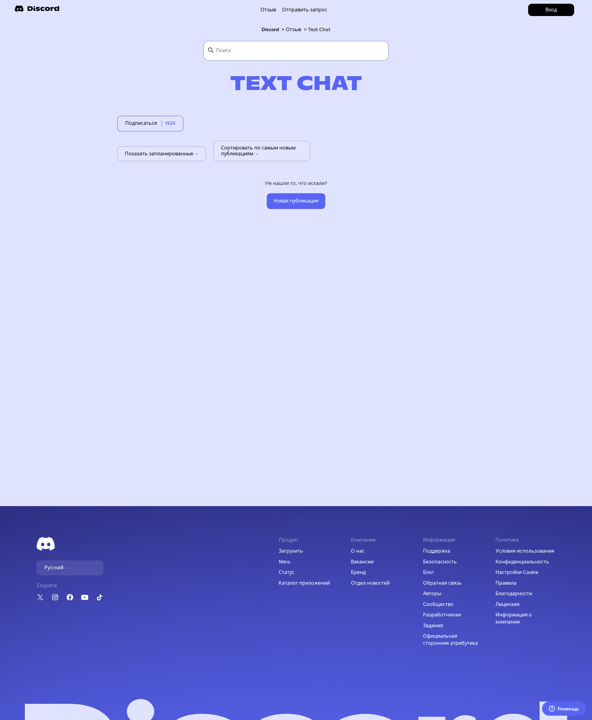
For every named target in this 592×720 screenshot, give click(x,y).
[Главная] (37, 10)
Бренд (358, 572)
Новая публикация (296, 200)
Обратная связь (442, 583)
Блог (428, 572)
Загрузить (291, 551)
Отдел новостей (370, 583)
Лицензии (507, 604)
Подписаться (141, 123)
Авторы (432, 593)
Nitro (284, 561)
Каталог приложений (304, 583)
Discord (270, 29)
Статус (286, 572)
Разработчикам (442, 614)
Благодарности (513, 593)
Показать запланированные (160, 153)
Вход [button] (551, 9)
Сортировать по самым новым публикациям (258, 150)
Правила (505, 583)
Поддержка (436, 551)
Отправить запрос (304, 9)
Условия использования (524, 551)
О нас (357, 551)
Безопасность (440, 561)
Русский (54, 567)
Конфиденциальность (522, 561)
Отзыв (268, 9)
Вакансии (362, 561)
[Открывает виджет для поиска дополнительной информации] (564, 709)
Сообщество (438, 604)
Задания (433, 625)
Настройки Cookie (516, 572)
